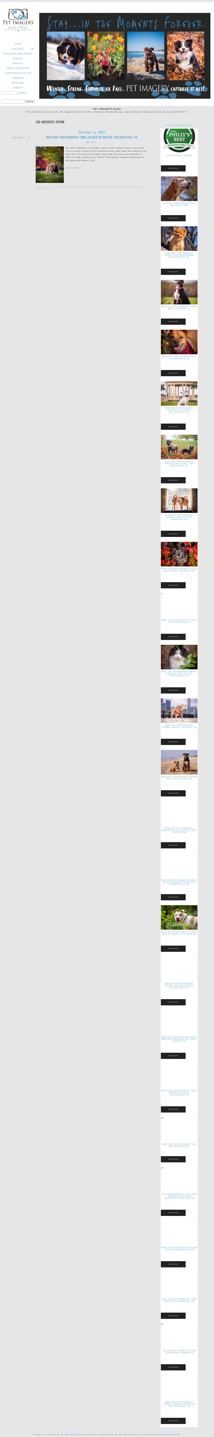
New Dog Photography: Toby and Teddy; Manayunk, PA (179, 1300)
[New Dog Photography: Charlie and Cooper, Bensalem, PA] (179, 500)
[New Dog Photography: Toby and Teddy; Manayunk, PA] (179, 1284)
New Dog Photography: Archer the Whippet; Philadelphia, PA (179, 410)
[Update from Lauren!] (179, 141)
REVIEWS (18, 63)
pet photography (111, 187)
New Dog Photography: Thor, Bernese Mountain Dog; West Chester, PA (179, 1039)
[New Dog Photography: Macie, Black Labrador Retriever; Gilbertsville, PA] (179, 865)
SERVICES (18, 58)
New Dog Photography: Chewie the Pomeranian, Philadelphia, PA (179, 255)
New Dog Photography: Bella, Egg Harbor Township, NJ (179, 570)
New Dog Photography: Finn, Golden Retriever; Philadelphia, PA (91, 137)
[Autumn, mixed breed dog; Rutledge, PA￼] (179, 188)
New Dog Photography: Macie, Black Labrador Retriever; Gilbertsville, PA (179, 882)
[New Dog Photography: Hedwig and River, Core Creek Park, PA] (179, 447)
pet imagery (101, 187)
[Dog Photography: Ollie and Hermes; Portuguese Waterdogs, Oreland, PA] (179, 1179)
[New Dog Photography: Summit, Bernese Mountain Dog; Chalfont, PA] (179, 1387)
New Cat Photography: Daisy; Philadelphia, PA (179, 621)
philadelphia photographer (133, 187)
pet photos (120, 187)
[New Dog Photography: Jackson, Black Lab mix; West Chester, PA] (179, 813)
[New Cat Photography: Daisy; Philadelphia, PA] (179, 605)
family (63, 187)
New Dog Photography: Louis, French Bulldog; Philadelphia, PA (179, 1093)
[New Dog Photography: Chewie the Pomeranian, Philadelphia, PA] (179, 238)
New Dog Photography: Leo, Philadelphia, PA (179, 1145)
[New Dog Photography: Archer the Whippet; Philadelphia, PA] (179, 393)
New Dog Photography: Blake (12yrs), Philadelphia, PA (179, 1249)
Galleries (18, 49)
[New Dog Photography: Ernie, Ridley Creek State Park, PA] (179, 917)
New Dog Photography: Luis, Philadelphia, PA (179, 357)
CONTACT (18, 88)
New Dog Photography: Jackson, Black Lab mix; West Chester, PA (179, 830)
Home (18, 44)
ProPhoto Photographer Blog (161, 1435)
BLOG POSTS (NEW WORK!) (18, 54)
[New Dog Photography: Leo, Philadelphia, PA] (179, 1129)
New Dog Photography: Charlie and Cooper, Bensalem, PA (179, 517)
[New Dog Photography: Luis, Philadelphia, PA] (179, 342)
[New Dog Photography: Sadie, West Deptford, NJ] (179, 292)
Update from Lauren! (179, 155)
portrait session (41, 189)
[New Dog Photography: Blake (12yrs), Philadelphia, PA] (179, 1233)
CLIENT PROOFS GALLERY (18, 73)
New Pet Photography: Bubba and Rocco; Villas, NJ (179, 778)
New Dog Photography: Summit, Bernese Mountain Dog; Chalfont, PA (179, 1404)
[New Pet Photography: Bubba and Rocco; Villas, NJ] (179, 762)
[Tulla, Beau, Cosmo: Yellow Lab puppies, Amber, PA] (179, 1336)
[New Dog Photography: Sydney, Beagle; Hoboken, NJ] (179, 710)
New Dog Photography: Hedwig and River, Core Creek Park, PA (179, 463)
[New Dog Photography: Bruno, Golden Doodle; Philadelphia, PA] (179, 969)
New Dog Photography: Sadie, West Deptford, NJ (179, 308)
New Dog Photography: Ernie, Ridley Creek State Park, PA (179, 933)
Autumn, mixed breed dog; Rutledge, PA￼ (179, 204)
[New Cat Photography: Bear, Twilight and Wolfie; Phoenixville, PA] (179, 657)
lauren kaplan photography (74, 187)
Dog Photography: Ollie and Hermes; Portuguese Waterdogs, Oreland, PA (179, 1196)
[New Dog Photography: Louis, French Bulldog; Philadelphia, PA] (179, 1076)
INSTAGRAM (18, 83)
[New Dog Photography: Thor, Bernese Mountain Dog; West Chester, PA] (179, 1022)
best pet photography (49, 187)
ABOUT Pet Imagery (18, 68)
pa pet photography (90, 187)
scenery (49, 189)
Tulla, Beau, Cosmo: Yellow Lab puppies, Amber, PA (179, 1351)
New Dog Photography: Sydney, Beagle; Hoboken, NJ (179, 726)
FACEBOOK (18, 78)
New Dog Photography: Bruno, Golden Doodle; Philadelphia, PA (179, 985)
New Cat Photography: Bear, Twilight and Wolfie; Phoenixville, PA (179, 673)
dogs (58, 187)
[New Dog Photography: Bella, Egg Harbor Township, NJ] (179, 554)
